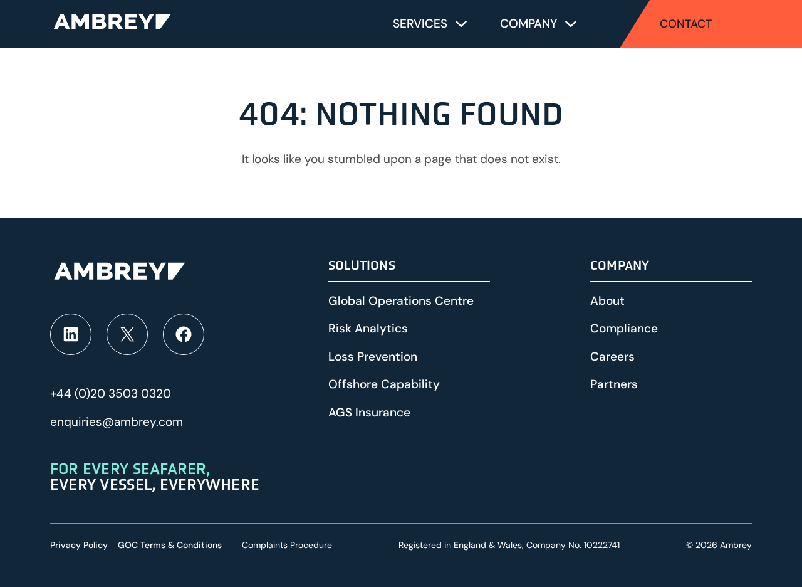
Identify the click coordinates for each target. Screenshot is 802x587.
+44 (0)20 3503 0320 (110, 393)
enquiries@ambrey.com (116, 422)
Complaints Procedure (287, 545)
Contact (686, 23)
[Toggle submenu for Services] (461, 24)
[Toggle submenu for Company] (571, 24)
